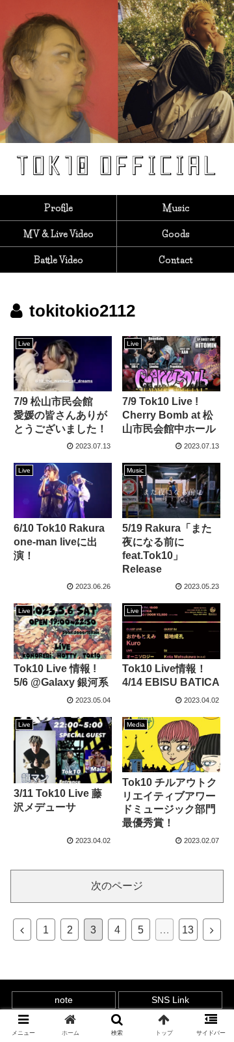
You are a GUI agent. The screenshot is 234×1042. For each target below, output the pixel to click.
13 (188, 929)
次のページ (117, 885)
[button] (209, 1021)
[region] (117, 71)
